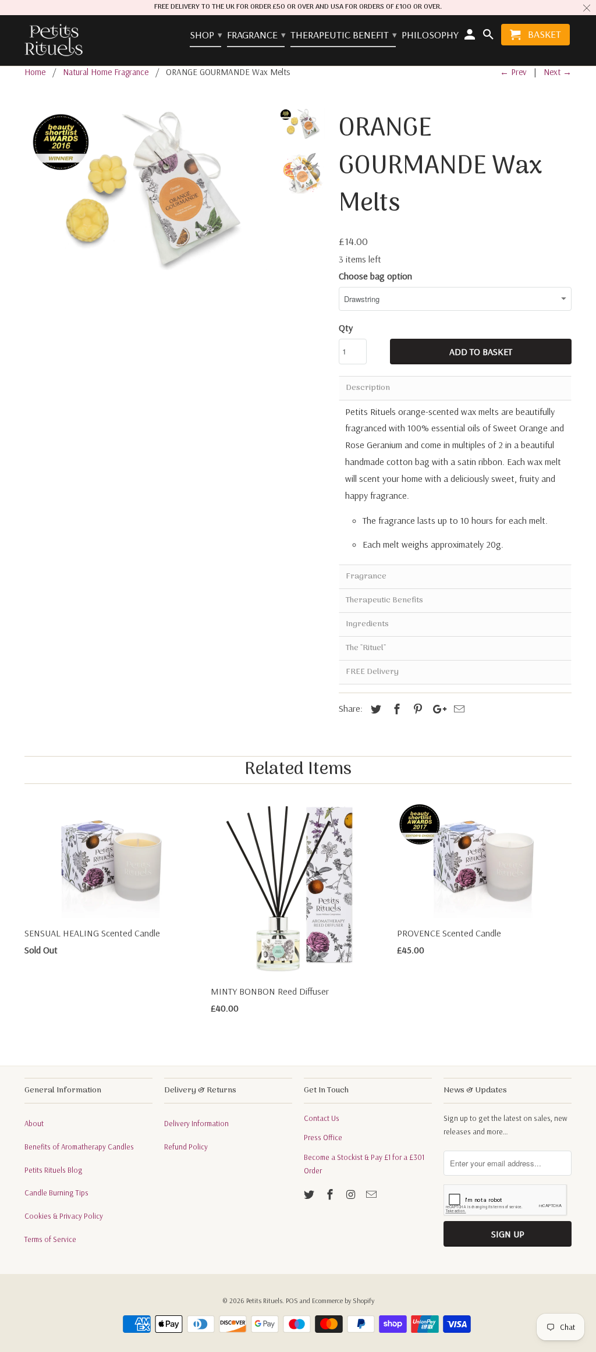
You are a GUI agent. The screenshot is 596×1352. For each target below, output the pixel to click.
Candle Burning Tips (56, 1192)
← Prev (513, 71)
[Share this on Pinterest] (416, 709)
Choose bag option (375, 276)
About (34, 1123)
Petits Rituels (264, 1300)
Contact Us (321, 1118)
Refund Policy (186, 1146)
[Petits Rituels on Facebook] (331, 1194)
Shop (205, 35)
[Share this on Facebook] (395, 709)
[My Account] (470, 37)
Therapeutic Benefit (343, 35)
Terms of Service (50, 1239)
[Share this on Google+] (436, 709)
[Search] (489, 37)
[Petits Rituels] (53, 41)
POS (292, 1300)
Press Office (323, 1137)
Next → (558, 71)
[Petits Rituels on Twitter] (310, 1194)
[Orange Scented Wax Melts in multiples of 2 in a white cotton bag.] (145, 188)
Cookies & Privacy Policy (63, 1215)
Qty (346, 327)
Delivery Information (196, 1123)
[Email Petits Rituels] (372, 1194)
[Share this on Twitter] (374, 709)
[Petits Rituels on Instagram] (352, 1194)
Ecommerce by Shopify (343, 1300)
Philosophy (430, 35)
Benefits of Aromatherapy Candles (79, 1146)
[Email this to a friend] (457, 709)
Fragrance (256, 35)
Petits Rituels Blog (53, 1169)
